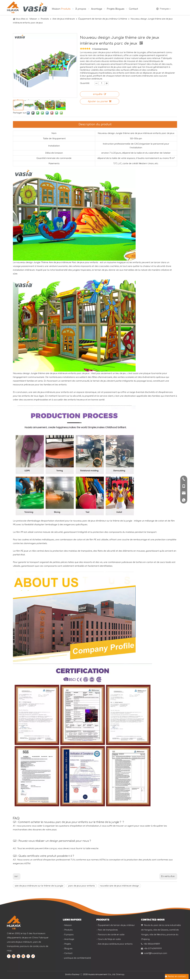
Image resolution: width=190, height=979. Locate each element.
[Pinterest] (28, 956)
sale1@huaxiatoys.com (155, 953)
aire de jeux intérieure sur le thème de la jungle (39, 886)
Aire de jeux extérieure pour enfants (115, 944)
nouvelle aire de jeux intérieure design (119, 886)
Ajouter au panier (98, 101)
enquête (98, 94)
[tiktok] (33, 956)
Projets (67, 944)
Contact (68, 953)
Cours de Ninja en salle (109, 939)
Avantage (69, 939)
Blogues (68, 949)
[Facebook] (9, 956)
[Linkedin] (13, 956)
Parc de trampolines (108, 930)
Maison (68, 925)
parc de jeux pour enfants (81, 886)
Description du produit (95, 124)
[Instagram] (23, 956)
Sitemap (120, 974)
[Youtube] (18, 956)
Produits (68, 930)
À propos (69, 935)
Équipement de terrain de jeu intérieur (116, 925)
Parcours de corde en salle (111, 935)
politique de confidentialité (77, 958)
